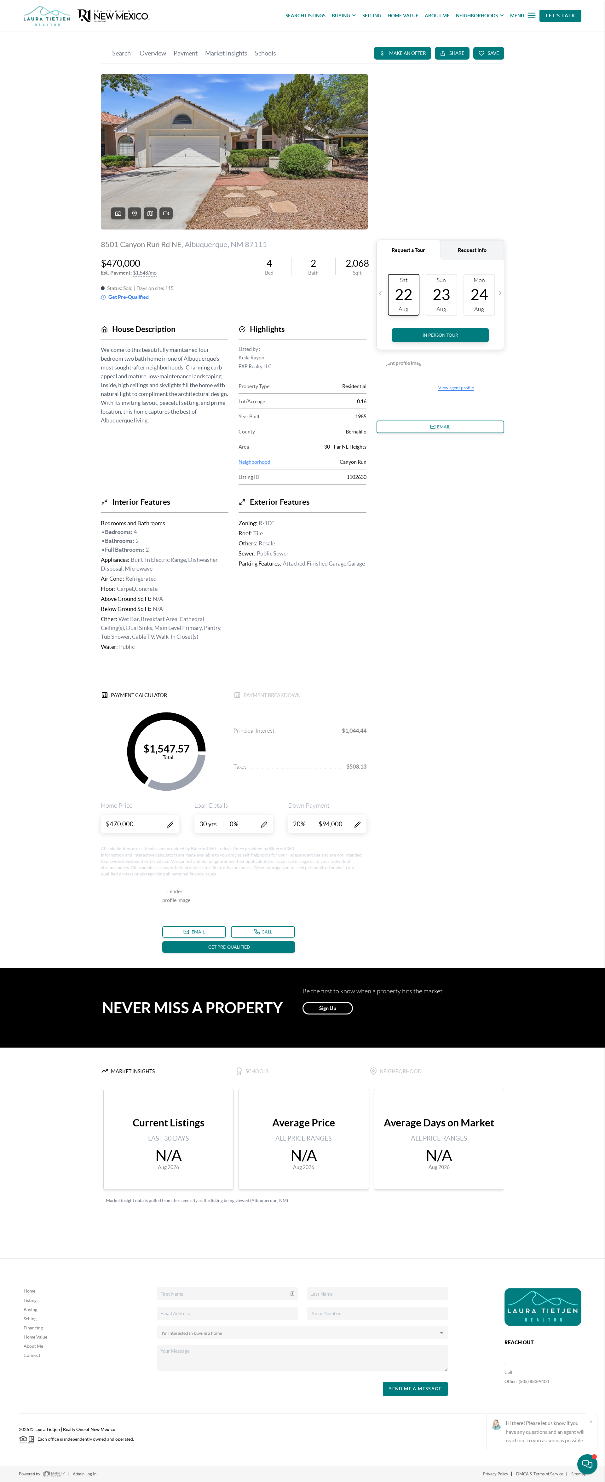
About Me (33, 1346)
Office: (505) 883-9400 (526, 1381)
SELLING (371, 15)
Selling (30, 1318)
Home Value (35, 1337)
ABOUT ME (437, 15)
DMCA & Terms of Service (539, 1474)
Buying (30, 1309)
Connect (32, 1355)
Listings (31, 1300)
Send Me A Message (415, 1388)
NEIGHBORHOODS (477, 15)
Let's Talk (560, 15)
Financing (33, 1327)
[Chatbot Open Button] (587, 1464)
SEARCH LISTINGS (305, 15)
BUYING (341, 15)
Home (29, 1290)
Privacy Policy (495, 1474)
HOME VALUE (403, 15)
